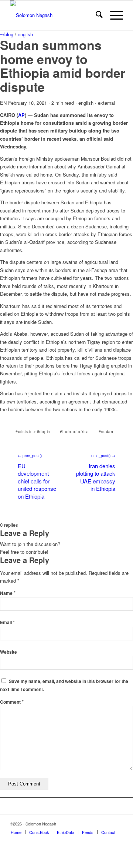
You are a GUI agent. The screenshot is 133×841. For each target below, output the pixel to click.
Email (7, 622)
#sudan (106, 431)
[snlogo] (55, 15)
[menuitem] (95, 15)
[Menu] (113, 15)
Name (8, 593)
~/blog (6, 34)
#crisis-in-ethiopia (33, 431)
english (25, 34)
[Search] (95, 15)
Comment (12, 702)
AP (21, 114)
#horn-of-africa (74, 431)
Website (8, 652)
